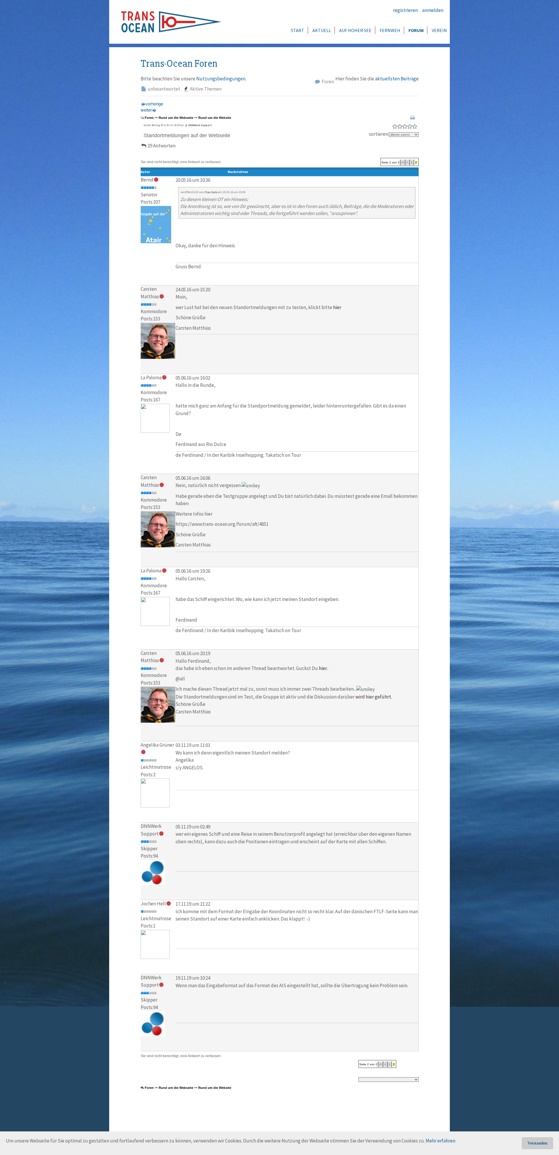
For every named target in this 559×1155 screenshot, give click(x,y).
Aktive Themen (205, 89)
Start (297, 30)
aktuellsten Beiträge (397, 78)
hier (337, 307)
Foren (327, 81)
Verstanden (537, 1143)
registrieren (405, 10)
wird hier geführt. (373, 697)
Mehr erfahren (440, 1141)
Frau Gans (210, 192)
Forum (416, 30)
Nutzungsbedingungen (220, 78)
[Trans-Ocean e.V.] (169, 21)
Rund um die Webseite (176, 117)
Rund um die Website (214, 117)
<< (402, 162)
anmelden (432, 10)
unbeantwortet (163, 89)
